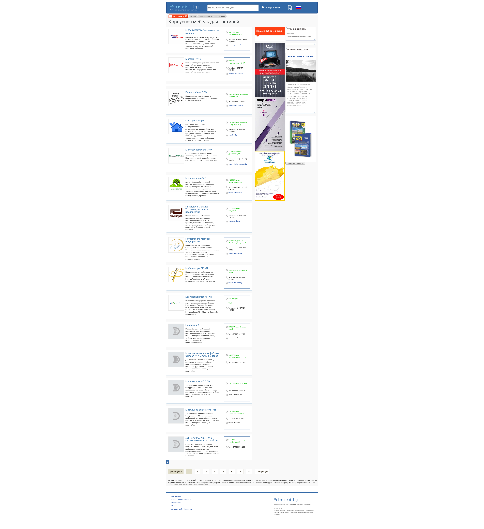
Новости (174, 506)
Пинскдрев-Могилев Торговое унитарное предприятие (196, 209)
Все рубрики (178, 16)
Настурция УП (193, 325)
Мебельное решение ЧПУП (200, 409)
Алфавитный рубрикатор (181, 509)
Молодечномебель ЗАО (198, 149)
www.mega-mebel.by (236, 45)
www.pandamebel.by (236, 105)
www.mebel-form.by (235, 283)
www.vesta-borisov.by (236, 73)
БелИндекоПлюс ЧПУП (198, 296)
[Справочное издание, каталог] (300, 139)
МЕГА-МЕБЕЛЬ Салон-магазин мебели (202, 32)
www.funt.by (233, 135)
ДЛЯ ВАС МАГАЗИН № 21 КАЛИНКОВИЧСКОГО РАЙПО (201, 439)
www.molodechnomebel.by (238, 164)
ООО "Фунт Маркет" (196, 120)
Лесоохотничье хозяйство (300, 56)
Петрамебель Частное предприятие (197, 240)
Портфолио (176, 503)
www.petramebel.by (235, 253)
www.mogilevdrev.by (235, 192)
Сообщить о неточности (295, 163)
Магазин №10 (193, 58)
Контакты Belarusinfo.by (181, 499)
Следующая (262, 471)
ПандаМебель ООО (196, 92)
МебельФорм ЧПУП (196, 268)
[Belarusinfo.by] (184, 7)
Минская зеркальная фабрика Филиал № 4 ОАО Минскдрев (202, 354)
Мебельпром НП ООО (197, 381)
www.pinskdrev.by (235, 221)
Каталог (193, 16)
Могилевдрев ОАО (195, 178)
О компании (176, 496)
